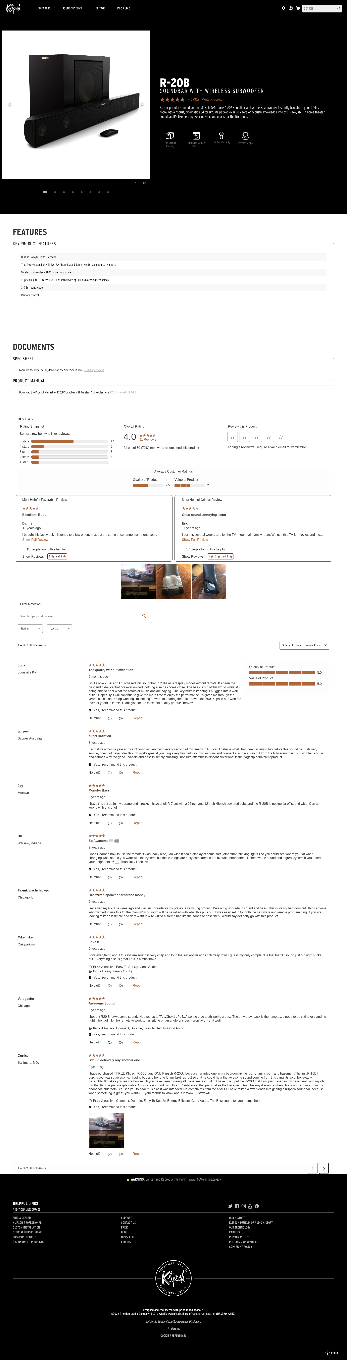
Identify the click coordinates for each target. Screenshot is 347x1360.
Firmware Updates (24, 1237)
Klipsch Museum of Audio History (251, 1222)
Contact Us (128, 1222)
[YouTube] (250, 1206)
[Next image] (142, 104)
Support (126, 1217)
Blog (124, 1232)
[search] (338, 8)
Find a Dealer (22, 1217)
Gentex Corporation (203, 1313)
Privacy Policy (239, 1237)
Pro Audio (123, 8)
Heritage (99, 8)
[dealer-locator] (284, 8)
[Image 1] (45, 192)
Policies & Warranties (243, 1242)
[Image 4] (72, 192)
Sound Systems (72, 8)
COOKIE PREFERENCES (173, 1335)
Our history (237, 1217)
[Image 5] (81, 192)
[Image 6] (90, 192)
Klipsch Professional (27, 1222)
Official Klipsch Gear (27, 1232)
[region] (76, 105)
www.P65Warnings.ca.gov (205, 1179)
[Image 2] (55, 192)
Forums (126, 1242)
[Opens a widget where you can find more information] (332, 1353)
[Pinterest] (257, 1206)
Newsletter (128, 1237)
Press (125, 1227)
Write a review (212, 99)
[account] (291, 8)
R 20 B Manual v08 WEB (123, 392)
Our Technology (239, 1227)
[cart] (298, 8)
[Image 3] (63, 192)
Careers (234, 1232)
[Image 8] (108, 192)
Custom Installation (26, 1227)
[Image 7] (99, 192)
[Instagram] (244, 1206)
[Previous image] (9, 104)
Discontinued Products (28, 1242)
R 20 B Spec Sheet (94, 370)
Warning (175, 1328)
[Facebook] (237, 1206)
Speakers (44, 8)
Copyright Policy (240, 1246)
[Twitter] (230, 1206)
